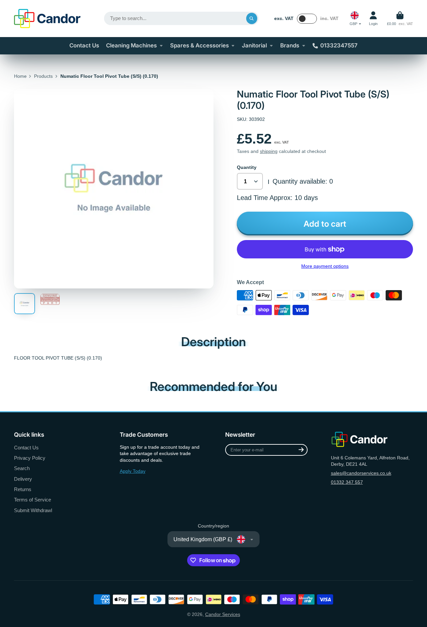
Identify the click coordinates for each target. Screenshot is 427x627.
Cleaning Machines (131, 45)
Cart (400, 18)
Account (373, 18)
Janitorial (254, 45)
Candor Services (222, 614)
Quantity (247, 167)
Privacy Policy (29, 458)
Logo (47, 18)
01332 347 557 (347, 482)
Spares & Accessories (199, 45)
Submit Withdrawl (33, 510)
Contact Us (84, 45)
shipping (269, 151)
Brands (289, 45)
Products (43, 76)
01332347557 (339, 45)
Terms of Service (32, 499)
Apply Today (132, 471)
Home (20, 76)
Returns (22, 489)
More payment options (325, 266)
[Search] (252, 18)
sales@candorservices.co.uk (361, 473)
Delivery (23, 479)
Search (22, 468)
